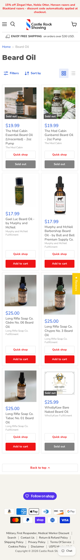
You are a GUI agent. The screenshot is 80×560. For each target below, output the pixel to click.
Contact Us (27, 538)
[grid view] (63, 73)
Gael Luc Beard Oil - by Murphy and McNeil (20, 223)
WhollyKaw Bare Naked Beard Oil (57, 409)
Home (6, 47)
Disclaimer (37, 547)
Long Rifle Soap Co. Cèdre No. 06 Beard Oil (19, 322)
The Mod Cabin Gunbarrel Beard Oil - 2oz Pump (59, 135)
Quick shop (20, 155)
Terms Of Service (60, 542)
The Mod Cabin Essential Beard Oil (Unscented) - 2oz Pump (19, 137)
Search (11, 538)
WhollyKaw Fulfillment (58, 415)
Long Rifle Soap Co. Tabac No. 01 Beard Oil (20, 418)
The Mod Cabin (14, 147)
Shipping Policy (13, 542)
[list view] (73, 73)
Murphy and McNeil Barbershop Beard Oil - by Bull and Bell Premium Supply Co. (59, 233)
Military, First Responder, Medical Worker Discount (37, 533)
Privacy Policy (36, 542)
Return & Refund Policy (53, 538)
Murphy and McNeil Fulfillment (17, 233)
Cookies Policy (17, 547)
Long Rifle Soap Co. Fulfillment (17, 332)
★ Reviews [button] (76, 283)
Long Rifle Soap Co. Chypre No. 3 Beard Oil (59, 330)
